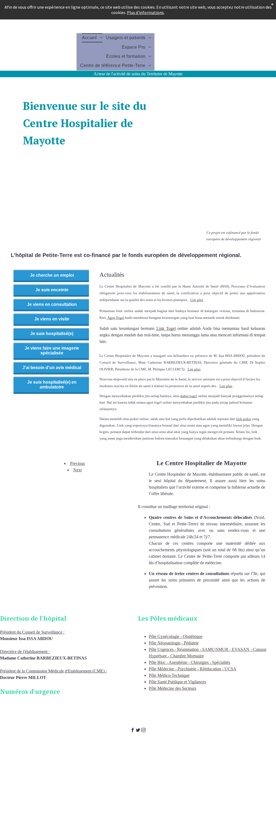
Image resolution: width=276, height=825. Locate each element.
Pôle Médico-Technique (169, 675)
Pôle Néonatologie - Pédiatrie (174, 643)
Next (77, 470)
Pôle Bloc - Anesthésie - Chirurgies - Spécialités (189, 662)
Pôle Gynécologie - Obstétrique (175, 636)
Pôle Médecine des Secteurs (172, 688)
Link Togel (166, 328)
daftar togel (188, 396)
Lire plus (196, 300)
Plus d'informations (145, 12)
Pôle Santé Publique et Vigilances (177, 681)
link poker (243, 419)
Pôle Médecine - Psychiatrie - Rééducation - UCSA (192, 669)
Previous (77, 463)
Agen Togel (115, 318)
